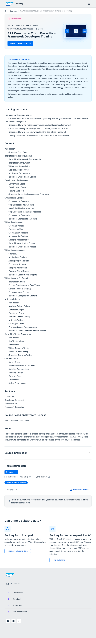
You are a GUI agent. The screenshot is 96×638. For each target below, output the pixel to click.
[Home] (5, 11)
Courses (13, 11)
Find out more (59, 560)
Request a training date (18, 551)
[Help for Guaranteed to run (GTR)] (30, 477)
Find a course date (19, 43)
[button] (48, 452)
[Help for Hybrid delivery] (49, 477)
